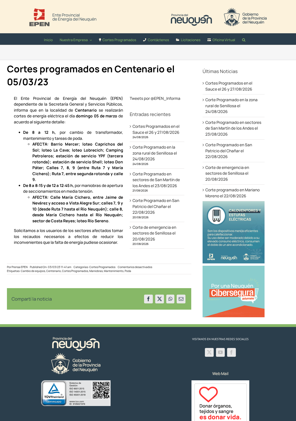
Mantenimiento (113, 271)
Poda (128, 271)
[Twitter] (209, 352)
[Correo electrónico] (181, 299)
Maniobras (96, 271)
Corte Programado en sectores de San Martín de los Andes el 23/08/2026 (156, 179)
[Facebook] (148, 299)
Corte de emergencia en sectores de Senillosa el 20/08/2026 (154, 233)
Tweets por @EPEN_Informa (155, 98)
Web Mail (220, 373)
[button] (243, 39)
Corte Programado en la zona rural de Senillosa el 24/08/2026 (155, 153)
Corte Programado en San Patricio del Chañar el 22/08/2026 (156, 206)
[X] (159, 299)
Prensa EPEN (20, 267)
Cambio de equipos (33, 271)
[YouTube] (220, 352)
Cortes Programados (102, 267)
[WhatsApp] (170, 299)
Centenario (53, 271)
